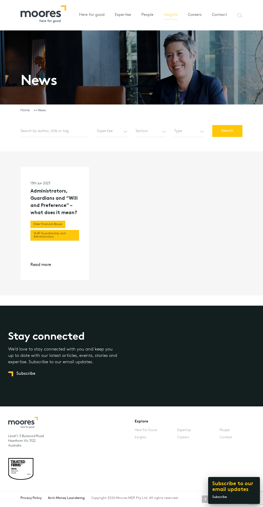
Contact (219, 15)
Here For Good (146, 430)
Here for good (92, 15)
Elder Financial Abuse (48, 224)
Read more (40, 265)
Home (25, 110)
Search (227, 131)
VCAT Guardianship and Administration (50, 235)
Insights (171, 15)
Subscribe (219, 497)
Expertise (123, 15)
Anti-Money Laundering (66, 498)
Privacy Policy (31, 498)
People (147, 15)
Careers (195, 15)
